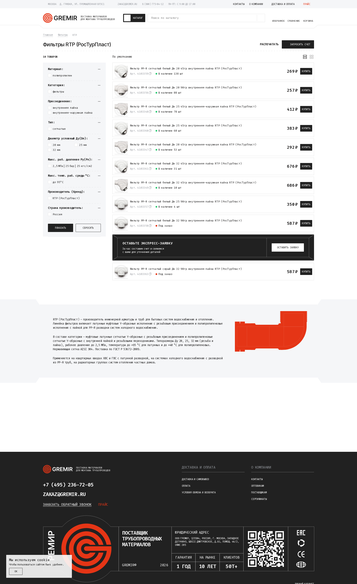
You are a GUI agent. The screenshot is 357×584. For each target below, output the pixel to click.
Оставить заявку (288, 247)
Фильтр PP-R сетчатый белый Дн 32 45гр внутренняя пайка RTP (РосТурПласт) (186, 163)
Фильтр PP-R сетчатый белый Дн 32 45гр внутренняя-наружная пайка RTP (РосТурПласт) (193, 182)
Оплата (186, 486)
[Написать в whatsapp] (115, 485)
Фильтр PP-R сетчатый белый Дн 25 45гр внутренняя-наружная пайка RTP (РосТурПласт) (193, 106)
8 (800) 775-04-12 (152, 4)
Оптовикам (257, 486)
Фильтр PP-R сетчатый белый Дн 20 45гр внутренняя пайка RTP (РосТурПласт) (186, 68)
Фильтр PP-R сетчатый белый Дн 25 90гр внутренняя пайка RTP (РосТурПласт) (186, 201)
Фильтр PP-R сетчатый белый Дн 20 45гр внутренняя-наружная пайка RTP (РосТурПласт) (193, 144)
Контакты (256, 479)
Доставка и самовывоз (195, 479)
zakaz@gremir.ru (127, 4)
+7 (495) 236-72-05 (68, 485)
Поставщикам (259, 492)
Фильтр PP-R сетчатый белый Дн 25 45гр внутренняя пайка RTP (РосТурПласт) (186, 125)
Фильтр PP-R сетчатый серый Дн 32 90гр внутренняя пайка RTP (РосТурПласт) (186, 269)
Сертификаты (259, 499)
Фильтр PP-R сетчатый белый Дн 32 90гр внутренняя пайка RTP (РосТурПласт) (186, 220)
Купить (306, 71)
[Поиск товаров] (261, 18)
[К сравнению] (264, 71)
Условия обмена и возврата (199, 492)
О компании (261, 467)
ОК (15, 571)
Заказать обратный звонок (67, 504)
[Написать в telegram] (105, 485)
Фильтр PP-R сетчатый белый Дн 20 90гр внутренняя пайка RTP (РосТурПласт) (186, 87)
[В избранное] (271, 71)
